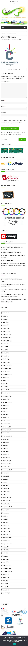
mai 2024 (5, 387)
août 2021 (6, 473)
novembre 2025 (7, 337)
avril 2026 (5, 322)
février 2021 (6, 491)
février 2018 (6, 593)
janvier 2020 (6, 531)
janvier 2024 (6, 393)
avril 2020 (5, 522)
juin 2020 (5, 516)
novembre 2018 (7, 568)
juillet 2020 (6, 513)
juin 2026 (5, 316)
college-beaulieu (17, 39)
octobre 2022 (6, 433)
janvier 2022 (6, 457)
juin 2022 (5, 445)
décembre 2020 (7, 497)
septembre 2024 (7, 374)
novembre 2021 (7, 463)
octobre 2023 (6, 399)
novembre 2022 (7, 430)
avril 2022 (5, 451)
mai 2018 (5, 584)
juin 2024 (5, 383)
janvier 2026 (6, 331)
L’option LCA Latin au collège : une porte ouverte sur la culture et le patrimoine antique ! (13, 266)
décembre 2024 (7, 365)
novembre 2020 (7, 500)
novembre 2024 (7, 368)
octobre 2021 (6, 467)
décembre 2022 (7, 427)
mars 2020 (6, 525)
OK (14, 643)
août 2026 (6, 313)
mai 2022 (5, 448)
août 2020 (6, 510)
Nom (3, 100)
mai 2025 (5, 350)
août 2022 (6, 439)
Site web (3, 112)
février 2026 (6, 328)
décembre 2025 (7, 334)
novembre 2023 (7, 396)
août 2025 (6, 343)
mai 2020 (5, 519)
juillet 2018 (6, 577)
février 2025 (6, 359)
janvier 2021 (6, 494)
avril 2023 (5, 414)
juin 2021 (5, 479)
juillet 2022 (6, 442)
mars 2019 (6, 562)
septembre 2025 (7, 340)
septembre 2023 (7, 402)
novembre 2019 (7, 537)
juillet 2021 (6, 476)
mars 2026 (6, 325)
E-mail (3, 106)
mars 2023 (6, 417)
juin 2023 (5, 408)
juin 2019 (5, 553)
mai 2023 (5, 411)
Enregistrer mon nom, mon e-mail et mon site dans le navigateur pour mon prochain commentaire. (13, 123)
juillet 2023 (6, 405)
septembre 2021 (7, 470)
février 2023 (6, 420)
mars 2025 (6, 356)
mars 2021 (6, 488)
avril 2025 (5, 353)
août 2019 (6, 547)
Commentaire (5, 81)
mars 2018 (6, 590)
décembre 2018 (7, 565)
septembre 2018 (7, 571)
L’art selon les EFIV (8, 260)
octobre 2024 (6, 371)
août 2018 (6, 574)
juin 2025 (5, 347)
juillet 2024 (6, 380)
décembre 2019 (7, 534)
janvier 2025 (6, 362)
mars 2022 (6, 454)
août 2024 (6, 377)
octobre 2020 (6, 504)
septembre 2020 (7, 507)
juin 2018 (5, 580)
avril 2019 (5, 559)
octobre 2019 (6, 540)
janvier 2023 (6, 423)
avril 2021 (5, 485)
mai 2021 (5, 482)
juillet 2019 (6, 550)
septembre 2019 (7, 543)
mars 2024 (6, 390)
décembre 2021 (7, 460)
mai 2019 (5, 556)
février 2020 (6, 528)
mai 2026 (5, 319)
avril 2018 (5, 587)
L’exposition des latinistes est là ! (12, 252)
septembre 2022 (7, 436)
